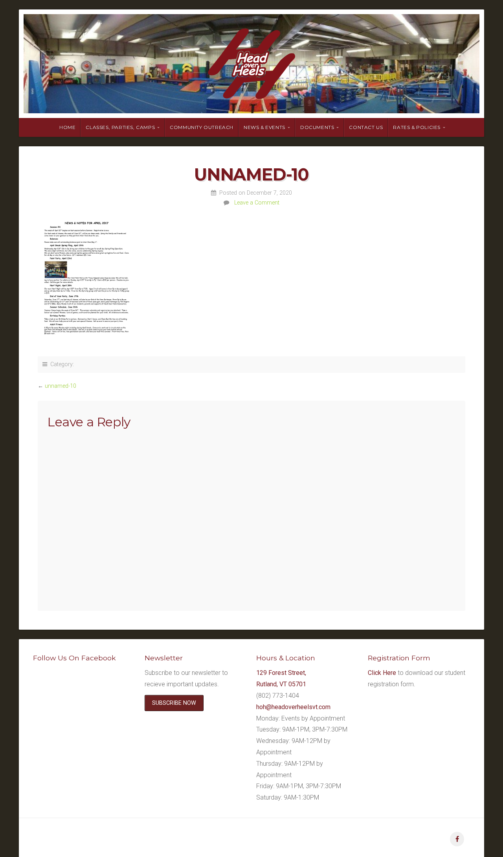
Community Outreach (201, 127)
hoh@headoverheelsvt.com (293, 707)
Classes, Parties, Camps (120, 127)
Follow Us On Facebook (74, 658)
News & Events (264, 127)
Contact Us (366, 127)
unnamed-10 (60, 386)
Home (67, 127)
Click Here (382, 672)
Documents (317, 127)
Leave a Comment (256, 202)
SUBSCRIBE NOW (174, 703)
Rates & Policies (417, 127)
